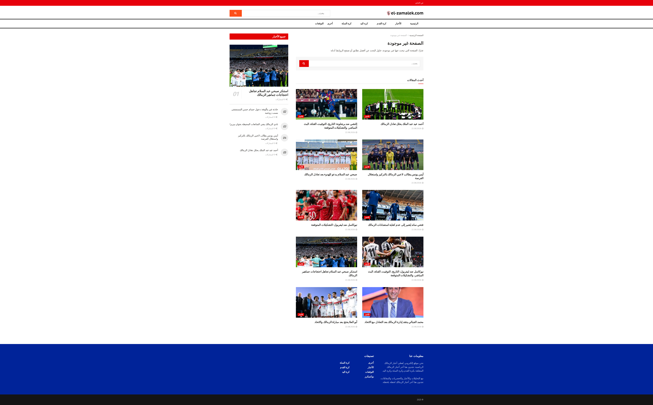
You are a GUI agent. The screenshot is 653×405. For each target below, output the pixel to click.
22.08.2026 (417, 128)
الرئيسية (414, 23)
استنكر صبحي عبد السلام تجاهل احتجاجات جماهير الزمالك (268, 93)
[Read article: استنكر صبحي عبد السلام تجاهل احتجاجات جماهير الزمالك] (326, 252)
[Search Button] (236, 13)
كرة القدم (381, 23)
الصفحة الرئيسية (416, 35)
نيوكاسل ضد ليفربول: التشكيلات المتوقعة (334, 224)
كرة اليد (364, 23)
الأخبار (398, 23)
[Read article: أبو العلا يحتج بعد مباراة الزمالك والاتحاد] (326, 302)
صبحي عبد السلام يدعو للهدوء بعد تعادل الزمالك (330, 174)
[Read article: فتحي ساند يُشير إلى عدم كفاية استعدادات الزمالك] (392, 205)
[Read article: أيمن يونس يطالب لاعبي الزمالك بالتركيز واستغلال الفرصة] (392, 154)
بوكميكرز (369, 376)
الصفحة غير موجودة (398, 35)
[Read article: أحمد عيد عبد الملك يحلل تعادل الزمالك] (392, 104)
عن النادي (419, 3)
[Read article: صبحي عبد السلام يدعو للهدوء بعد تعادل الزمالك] (326, 154)
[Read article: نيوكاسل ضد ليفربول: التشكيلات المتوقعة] (326, 205)
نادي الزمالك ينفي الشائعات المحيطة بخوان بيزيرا (254, 124)
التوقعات (319, 23)
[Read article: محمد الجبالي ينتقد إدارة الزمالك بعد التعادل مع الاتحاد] (392, 302)
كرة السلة (346, 23)
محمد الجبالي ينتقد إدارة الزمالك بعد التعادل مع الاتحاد (394, 322)
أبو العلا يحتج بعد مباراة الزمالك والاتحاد (336, 322)
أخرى (330, 23)
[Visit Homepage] (405, 13)
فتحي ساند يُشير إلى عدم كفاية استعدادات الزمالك (395, 224)
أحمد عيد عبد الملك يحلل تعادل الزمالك (402, 124)
